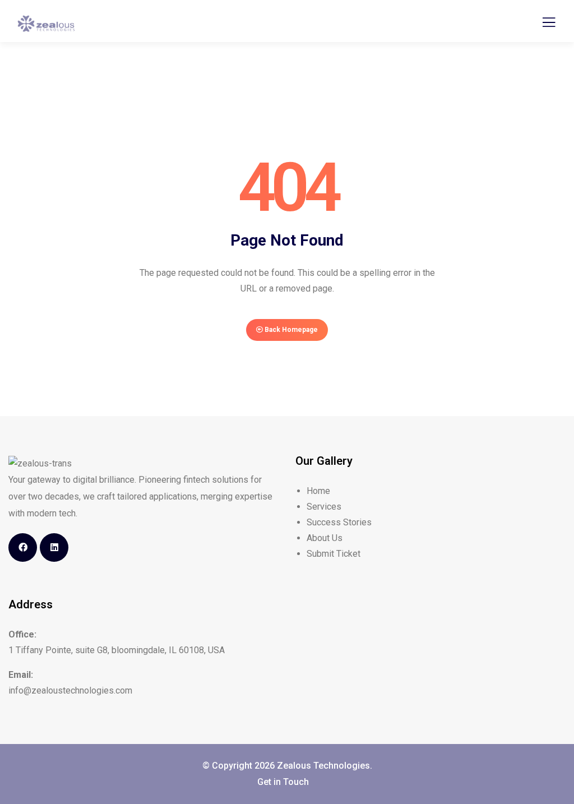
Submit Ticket (333, 553)
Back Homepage (290, 330)
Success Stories (339, 522)
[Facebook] (22, 547)
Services (324, 506)
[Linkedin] (54, 547)
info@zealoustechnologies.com (70, 690)
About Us (324, 538)
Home (318, 491)
